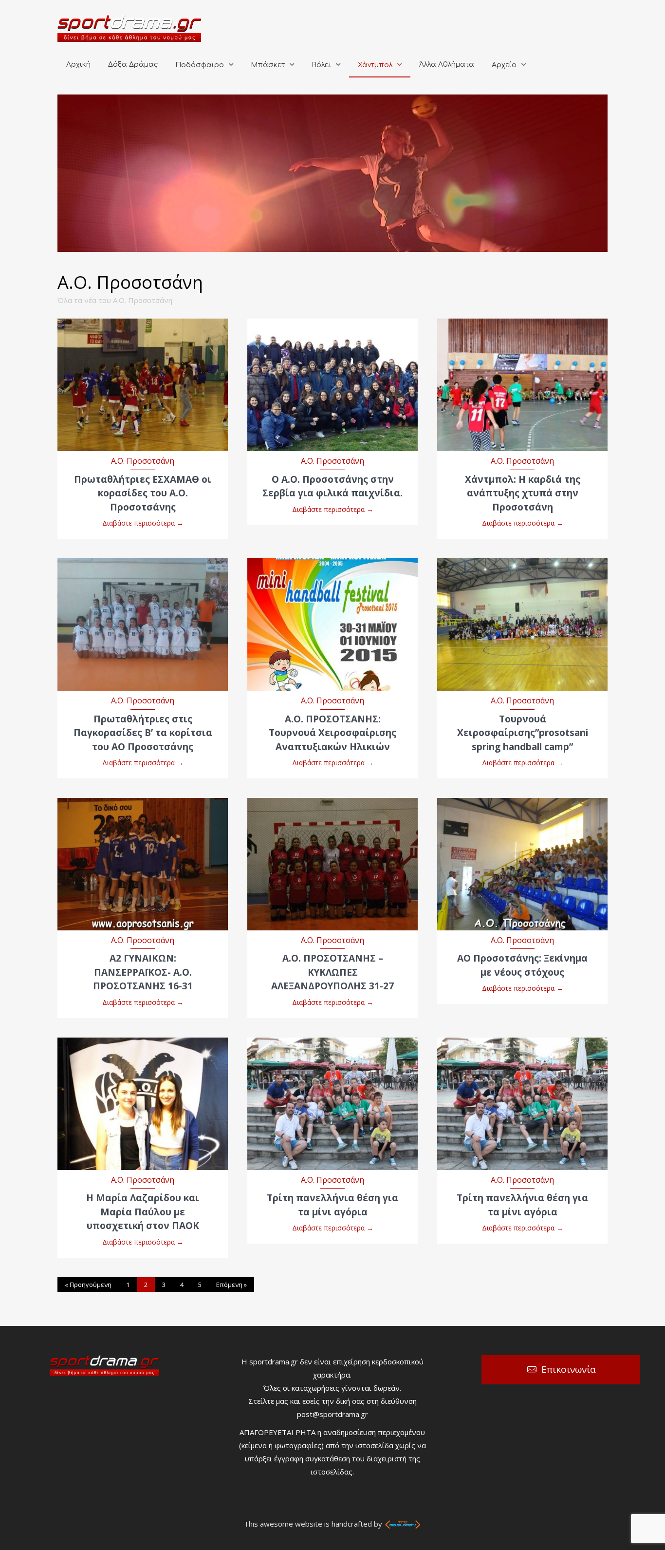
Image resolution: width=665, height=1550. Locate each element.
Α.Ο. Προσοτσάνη (142, 460)
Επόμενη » (231, 1284)
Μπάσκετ (268, 65)
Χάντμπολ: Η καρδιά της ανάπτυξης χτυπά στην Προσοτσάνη (522, 493)
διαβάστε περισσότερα (142, 374)
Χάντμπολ (375, 65)
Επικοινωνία (568, 1369)
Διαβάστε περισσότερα (143, 523)
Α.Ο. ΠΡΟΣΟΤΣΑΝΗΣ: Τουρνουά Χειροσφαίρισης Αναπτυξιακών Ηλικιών (332, 733)
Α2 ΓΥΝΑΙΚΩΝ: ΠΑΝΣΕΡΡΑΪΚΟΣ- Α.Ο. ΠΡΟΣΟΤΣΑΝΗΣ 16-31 (143, 972)
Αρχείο (504, 65)
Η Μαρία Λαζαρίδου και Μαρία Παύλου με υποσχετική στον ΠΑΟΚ (142, 1211)
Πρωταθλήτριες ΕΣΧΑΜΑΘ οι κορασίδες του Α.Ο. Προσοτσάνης (142, 493)
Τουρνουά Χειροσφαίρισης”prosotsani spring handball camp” (522, 733)
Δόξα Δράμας (133, 64)
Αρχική (78, 64)
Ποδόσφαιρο (199, 65)
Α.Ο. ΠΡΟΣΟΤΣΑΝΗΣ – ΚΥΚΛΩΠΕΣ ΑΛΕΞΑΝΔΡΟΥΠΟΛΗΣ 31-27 (332, 972)
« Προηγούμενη (88, 1284)
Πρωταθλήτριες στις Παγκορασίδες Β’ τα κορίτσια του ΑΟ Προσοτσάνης (143, 733)
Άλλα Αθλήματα (446, 64)
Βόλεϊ (321, 65)
